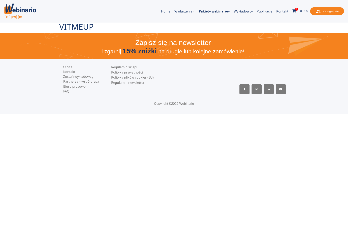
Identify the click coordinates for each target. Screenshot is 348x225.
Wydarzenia (183, 11)
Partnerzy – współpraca (81, 81)
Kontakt (282, 11)
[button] (327, 11)
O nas (67, 67)
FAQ (66, 91)
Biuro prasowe (74, 86)
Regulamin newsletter (128, 83)
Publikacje (264, 11)
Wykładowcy (243, 11)
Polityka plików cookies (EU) (132, 77)
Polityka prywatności (127, 72)
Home (165, 11)
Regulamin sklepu (124, 67)
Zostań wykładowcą (78, 77)
